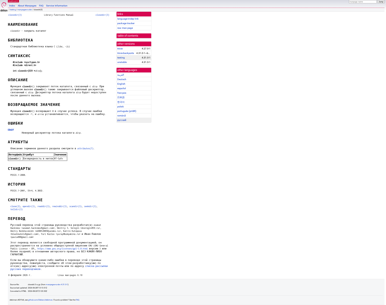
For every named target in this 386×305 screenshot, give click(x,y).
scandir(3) (75, 206)
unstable (122, 62)
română (121, 115)
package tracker (125, 23)
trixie (120, 48)
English (121, 83)
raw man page (125, 28)
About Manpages (27, 5)
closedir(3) (15, 15)
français (121, 92)
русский (121, 120)
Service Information (56, 5)
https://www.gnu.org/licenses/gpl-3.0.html (62, 248)
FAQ (41, 5)
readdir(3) (43, 206)
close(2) (15, 206)
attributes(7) (85, 148)
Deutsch (121, 79)
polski (120, 106)
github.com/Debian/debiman (40, 300)
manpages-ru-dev (24, 10)
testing (13, 10)
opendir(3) (29, 206)
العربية (120, 74)
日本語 (121, 97)
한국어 (121, 102)
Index (12, 5)
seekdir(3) (90, 206)
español (121, 88)
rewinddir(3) (59, 206)
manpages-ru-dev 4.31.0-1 (57, 284)
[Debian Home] (4, 6)
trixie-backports (125, 53)
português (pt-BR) (126, 111)
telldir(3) (16, 209)
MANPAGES (13, 1)
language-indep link (128, 18)
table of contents (128, 35)
